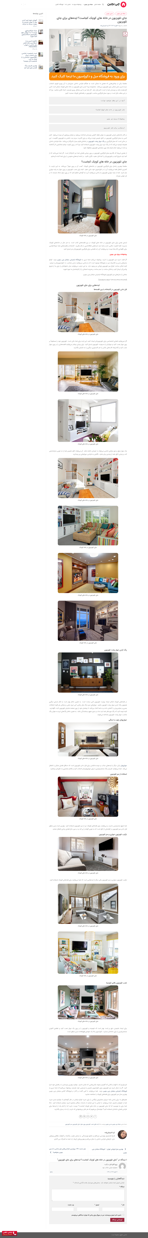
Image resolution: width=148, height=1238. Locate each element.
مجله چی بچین (88, 5)
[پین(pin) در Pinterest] (84, 1116)
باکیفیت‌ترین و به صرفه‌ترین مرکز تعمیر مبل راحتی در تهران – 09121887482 (30, 44)
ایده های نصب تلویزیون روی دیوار (90, 1124)
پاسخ (51, 1172)
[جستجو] (103, 4)
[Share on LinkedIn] (80, 1116)
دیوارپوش (124, 765)
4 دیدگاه (35, 26)
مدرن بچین (109, 14)
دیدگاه (121, 1187)
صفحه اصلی (97, 5)
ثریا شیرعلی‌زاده (104, 26)
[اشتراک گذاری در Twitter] (91, 1116)
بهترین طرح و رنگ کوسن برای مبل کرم (30, 67)
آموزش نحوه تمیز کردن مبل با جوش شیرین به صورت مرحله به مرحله (29, 22)
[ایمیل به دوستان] (88, 1116)
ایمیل (97, 1205)
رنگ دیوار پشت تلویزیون (96, 141)
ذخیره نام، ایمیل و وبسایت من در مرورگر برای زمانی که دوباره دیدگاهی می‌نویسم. (96, 1215)
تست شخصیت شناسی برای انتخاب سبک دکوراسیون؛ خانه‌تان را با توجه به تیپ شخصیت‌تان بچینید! (29, 57)
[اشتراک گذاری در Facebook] (95, 1116)
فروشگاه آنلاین (59, 5)
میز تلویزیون (68, 1124)
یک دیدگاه (34, 49)
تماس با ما (68, 5)
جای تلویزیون (76, 1124)
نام (122, 1205)
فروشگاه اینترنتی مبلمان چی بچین (69, 259)
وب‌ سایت (71, 1205)
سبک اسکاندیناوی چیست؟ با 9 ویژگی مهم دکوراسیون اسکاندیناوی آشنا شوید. (29, 33)
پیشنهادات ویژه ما (76, 5)
